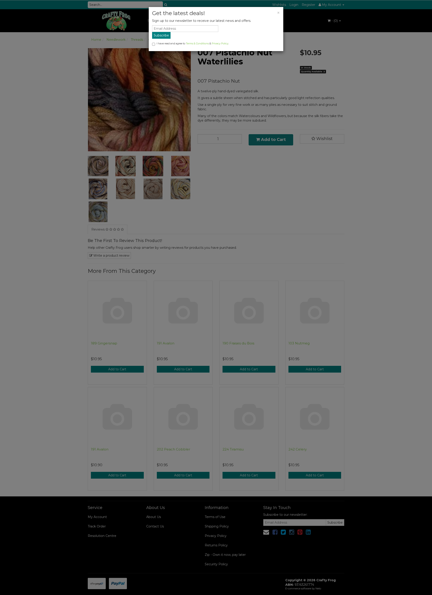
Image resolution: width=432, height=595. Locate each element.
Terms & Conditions (197, 43)
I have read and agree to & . (193, 43)
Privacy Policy (220, 43)
